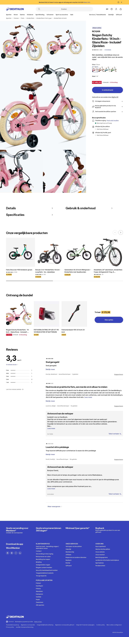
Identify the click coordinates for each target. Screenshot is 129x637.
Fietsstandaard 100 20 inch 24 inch (73, 331)
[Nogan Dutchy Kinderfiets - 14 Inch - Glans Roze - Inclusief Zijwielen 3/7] (43, 107)
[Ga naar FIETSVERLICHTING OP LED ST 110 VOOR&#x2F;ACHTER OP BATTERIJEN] (46, 314)
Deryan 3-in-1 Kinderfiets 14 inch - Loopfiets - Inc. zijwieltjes (48, 271)
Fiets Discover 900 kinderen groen (19, 270)
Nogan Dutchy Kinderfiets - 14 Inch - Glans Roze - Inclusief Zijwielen (17, 331)
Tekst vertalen (114, 434)
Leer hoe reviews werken (13, 389)
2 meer (80, 189)
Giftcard (119, 14)
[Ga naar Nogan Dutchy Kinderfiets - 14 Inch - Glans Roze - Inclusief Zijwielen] (19, 314)
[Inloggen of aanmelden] (116, 9)
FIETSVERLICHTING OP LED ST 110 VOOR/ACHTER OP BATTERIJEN (46, 331)
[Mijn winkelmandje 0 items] (120, 9)
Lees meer (51, 428)
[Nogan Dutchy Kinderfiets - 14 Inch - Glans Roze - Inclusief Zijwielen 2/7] (21, 42)
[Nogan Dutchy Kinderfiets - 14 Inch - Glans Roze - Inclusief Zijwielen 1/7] (64, 42)
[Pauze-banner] (118, 2)
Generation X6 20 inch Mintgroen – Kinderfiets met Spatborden (77, 271)
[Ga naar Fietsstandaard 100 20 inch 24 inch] (74, 314)
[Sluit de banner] (121, 2)
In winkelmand (107, 90)
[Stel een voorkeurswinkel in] (107, 9)
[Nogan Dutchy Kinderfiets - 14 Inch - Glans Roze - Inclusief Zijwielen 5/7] (64, 171)
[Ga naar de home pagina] (15, 9)
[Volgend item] (120, 232)
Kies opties (109, 320)
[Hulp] (111, 9)
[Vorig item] (115, 232)
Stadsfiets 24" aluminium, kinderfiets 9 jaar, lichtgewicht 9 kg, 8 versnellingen (108, 271)
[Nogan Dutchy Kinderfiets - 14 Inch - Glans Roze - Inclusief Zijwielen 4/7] (21, 171)
